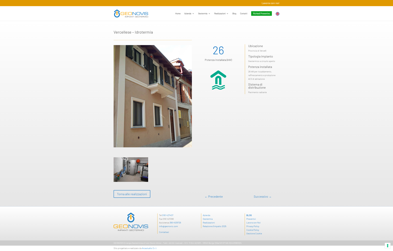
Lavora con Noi (253, 222)
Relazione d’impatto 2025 (214, 226)
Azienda (187, 13)
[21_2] (131, 181)
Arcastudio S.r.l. (149, 248)
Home (178, 13)
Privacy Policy (252, 226)
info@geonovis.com (168, 226)
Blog (234, 13)
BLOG (249, 215)
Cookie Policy (252, 230)
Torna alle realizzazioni (132, 194)
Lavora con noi (270, 3)
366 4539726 (175, 222)
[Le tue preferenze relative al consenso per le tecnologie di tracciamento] (388, 246)
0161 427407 (167, 215)
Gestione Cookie (254, 233)
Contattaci (164, 232)
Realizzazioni (220, 13)
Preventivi (251, 219)
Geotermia (202, 13)
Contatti (243, 13)
